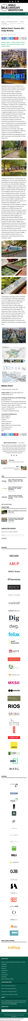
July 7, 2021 (5, 34)
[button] (26, 14)
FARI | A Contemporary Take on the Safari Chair (17, 511)
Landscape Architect (12, 21)
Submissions (4, 970)
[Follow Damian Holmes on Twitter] (13, 455)
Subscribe (4, 538)
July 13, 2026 (11, 522)
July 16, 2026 (11, 499)
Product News (5, 507)
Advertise (3, 968)
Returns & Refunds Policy (7, 979)
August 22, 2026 (12, 482)
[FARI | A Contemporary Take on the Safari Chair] (4, 512)
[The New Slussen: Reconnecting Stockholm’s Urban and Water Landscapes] (4, 519)
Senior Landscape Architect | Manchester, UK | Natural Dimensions (15, 488)
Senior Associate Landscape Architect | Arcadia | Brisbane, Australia (15, 497)
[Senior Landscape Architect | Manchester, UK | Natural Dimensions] (4, 488)
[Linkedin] (12, 1)
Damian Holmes (12, 34)
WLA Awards (14, 1003)
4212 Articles (21, 442)
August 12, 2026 (12, 491)
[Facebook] (15, 1)
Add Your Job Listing (6, 504)
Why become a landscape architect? (9, 991)
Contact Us (4, 972)
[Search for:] (14, 17)
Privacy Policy (4, 974)
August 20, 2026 (12, 513)
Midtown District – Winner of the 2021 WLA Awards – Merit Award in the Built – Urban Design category (13, 44)
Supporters (4, 964)
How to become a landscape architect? (9, 994)
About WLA (4, 966)
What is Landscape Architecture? (8, 985)
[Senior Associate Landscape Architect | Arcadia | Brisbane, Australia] (4, 497)
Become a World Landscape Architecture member (13, 962)
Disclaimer (4, 976)
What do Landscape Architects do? (8, 988)
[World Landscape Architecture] (12, 11)
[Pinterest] (18, 1)
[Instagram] (10, 1)
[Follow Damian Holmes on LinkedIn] (16, 455)
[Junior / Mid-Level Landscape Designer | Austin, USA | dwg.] (4, 481)
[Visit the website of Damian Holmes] (11, 455)
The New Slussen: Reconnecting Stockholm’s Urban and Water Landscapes (16, 519)
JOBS (2, 476)
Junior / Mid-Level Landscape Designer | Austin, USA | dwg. (15, 480)
